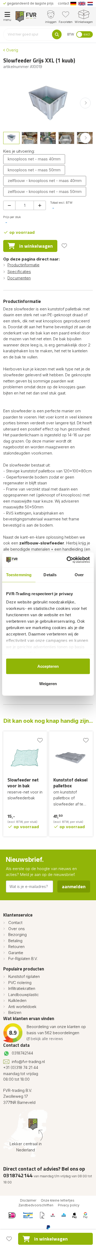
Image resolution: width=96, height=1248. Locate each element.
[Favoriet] (64, 245)
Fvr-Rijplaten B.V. (23, 958)
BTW (70, 34)
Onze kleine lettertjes (57, 1200)
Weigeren (48, 683)
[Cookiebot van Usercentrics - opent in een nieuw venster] (68, 559)
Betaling (15, 940)
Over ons (16, 928)
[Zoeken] (57, 34)
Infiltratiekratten (21, 988)
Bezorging (17, 934)
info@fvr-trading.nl (28, 1061)
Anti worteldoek (22, 1006)
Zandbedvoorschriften (35, 1205)
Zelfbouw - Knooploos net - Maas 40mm (45, 180)
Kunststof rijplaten (24, 976)
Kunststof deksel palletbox (70, 782)
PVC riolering (19, 982)
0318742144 (22, 1053)
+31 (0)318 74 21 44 (20, 1067)
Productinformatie (23, 264)
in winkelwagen (36, 246)
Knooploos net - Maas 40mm (34, 158)
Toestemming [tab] (18, 574)
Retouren (16, 946)
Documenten (19, 278)
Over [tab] (79, 574)
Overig (11, 50)
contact (63, 3)
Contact (15, 922)
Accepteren (48, 666)
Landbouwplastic (23, 994)
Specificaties (19, 271)
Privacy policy (68, 1205)
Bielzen (14, 1012)
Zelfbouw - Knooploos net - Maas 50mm (45, 191)
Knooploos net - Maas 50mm (34, 169)
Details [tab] (50, 574)
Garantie (15, 952)
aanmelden (74, 886)
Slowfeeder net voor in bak (23, 782)
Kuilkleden (17, 1000)
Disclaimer (28, 1200)
